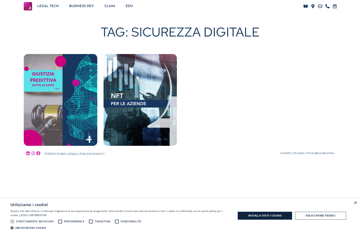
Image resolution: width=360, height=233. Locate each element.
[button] (120, 228)
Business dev (81, 6)
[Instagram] (33, 153)
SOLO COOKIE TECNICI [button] (320, 215)
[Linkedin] (28, 153)
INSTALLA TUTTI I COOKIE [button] (265, 215)
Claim (109, 6)
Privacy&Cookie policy (320, 153)
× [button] (355, 202)
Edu (129, 6)
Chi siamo (299, 153)
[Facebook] (38, 153)
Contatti (285, 153)
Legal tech (48, 6)
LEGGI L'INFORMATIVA (33, 215)
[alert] (180, 215)
